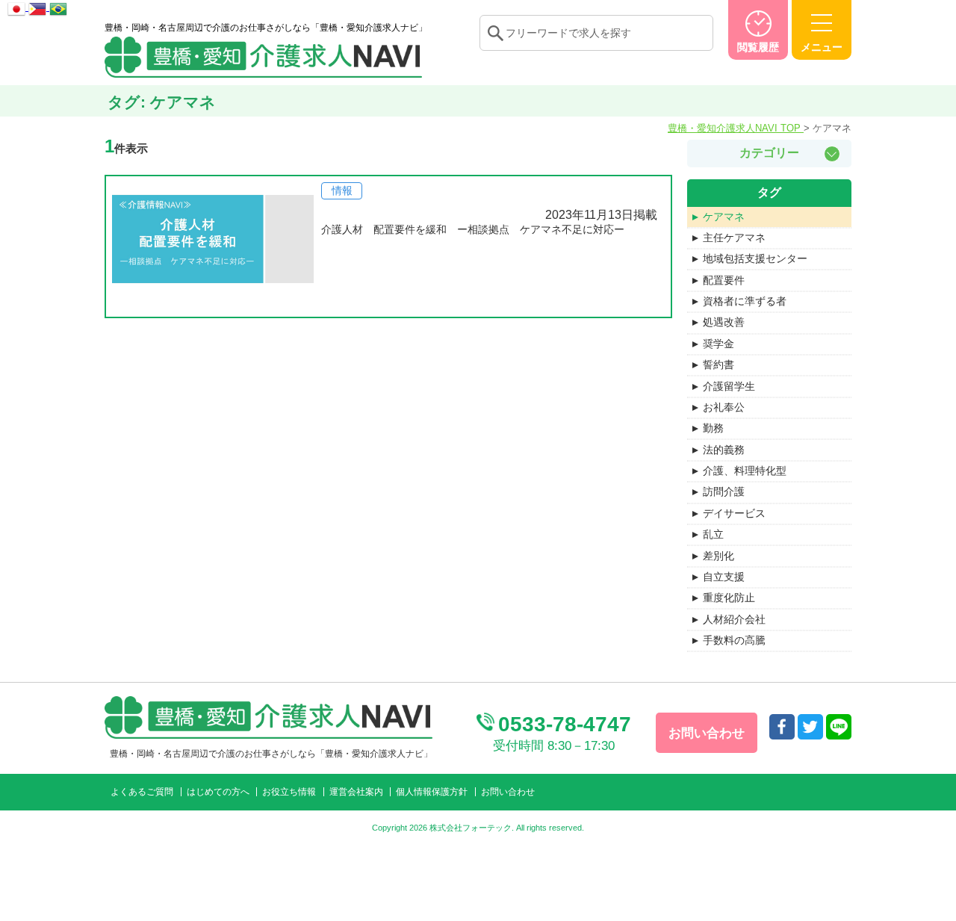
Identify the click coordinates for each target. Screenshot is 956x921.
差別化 (718, 556)
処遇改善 (724, 322)
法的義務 (724, 450)
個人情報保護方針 (432, 792)
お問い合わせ (508, 792)
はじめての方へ (218, 792)
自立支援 (724, 577)
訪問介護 (724, 491)
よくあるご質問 (142, 792)
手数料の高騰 (734, 640)
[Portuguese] (58, 6)
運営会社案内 (356, 792)
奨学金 (718, 344)
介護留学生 (729, 386)
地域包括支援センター (755, 258)
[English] (38, 6)
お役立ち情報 (289, 792)
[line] (838, 726)
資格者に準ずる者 (744, 301)
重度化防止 (729, 598)
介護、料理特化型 (744, 471)
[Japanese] (17, 6)
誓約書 (718, 364)
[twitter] (810, 726)
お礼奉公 (724, 407)
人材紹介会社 (734, 619)
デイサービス (734, 513)
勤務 (713, 428)
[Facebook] (782, 726)
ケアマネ (724, 217)
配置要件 (724, 280)
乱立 (713, 534)
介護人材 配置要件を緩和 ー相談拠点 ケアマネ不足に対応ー (472, 229)
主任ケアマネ (734, 238)
